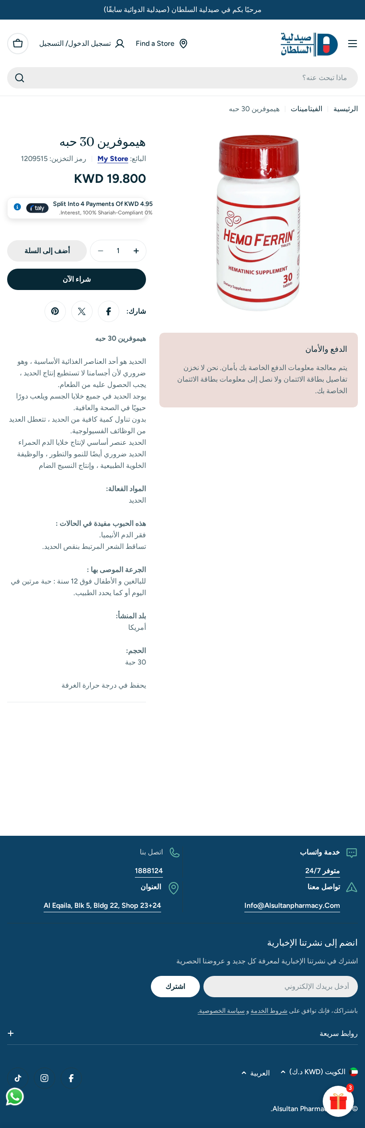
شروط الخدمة (269, 1011)
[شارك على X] (82, 311)
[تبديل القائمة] (352, 43)
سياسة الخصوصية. (221, 1011)
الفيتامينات (306, 109)
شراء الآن (77, 279)
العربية (260, 1073)
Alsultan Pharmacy (302, 1108)
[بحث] (19, 78)
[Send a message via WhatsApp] (14, 1096)
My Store (112, 158)
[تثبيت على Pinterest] (55, 311)
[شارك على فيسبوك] (108, 311)
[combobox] (182, 78)
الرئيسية (345, 109)
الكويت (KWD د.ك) (317, 1072)
